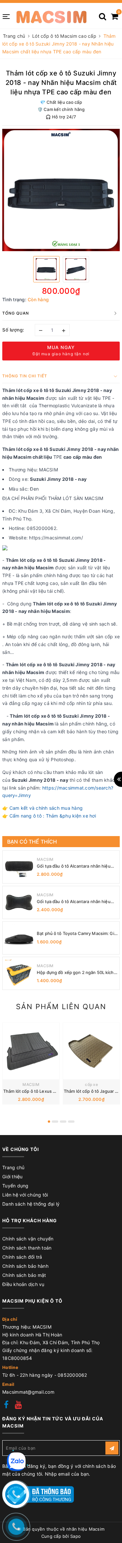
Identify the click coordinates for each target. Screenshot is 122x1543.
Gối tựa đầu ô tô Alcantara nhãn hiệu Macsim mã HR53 (74, 866)
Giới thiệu (12, 1176)
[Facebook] (6, 1405)
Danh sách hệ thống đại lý (31, 1204)
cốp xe (91, 1084)
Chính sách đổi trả (22, 1257)
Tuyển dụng (15, 1185)
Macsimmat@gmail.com (28, 1392)
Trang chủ (13, 1167)
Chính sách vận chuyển (27, 1238)
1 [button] (49, 1121)
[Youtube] (18, 1405)
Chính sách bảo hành (25, 1266)
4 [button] (71, 1121)
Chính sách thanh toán (26, 1248)
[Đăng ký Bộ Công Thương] (38, 1494)
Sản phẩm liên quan (61, 1006)
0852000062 (72, 1375)
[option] (61, 190)
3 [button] (63, 1121)
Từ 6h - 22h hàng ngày (28, 1375)
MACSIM (45, 859)
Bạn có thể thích (32, 841)
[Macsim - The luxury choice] (51, 16)
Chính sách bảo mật (24, 1275)
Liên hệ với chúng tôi (25, 1195)
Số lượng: (13, 329)
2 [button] (55, 1121)
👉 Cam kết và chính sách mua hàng (42, 808)
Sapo (75, 1536)
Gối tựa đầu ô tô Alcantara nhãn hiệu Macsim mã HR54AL (74, 901)
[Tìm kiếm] (102, 14)
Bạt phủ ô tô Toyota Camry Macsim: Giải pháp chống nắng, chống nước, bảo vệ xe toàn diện (77, 933)
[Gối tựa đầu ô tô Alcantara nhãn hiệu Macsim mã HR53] (19, 867)
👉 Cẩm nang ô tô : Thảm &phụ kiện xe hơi (49, 816)
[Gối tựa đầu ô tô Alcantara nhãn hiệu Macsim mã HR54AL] (19, 902)
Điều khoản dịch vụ (23, 1284)
